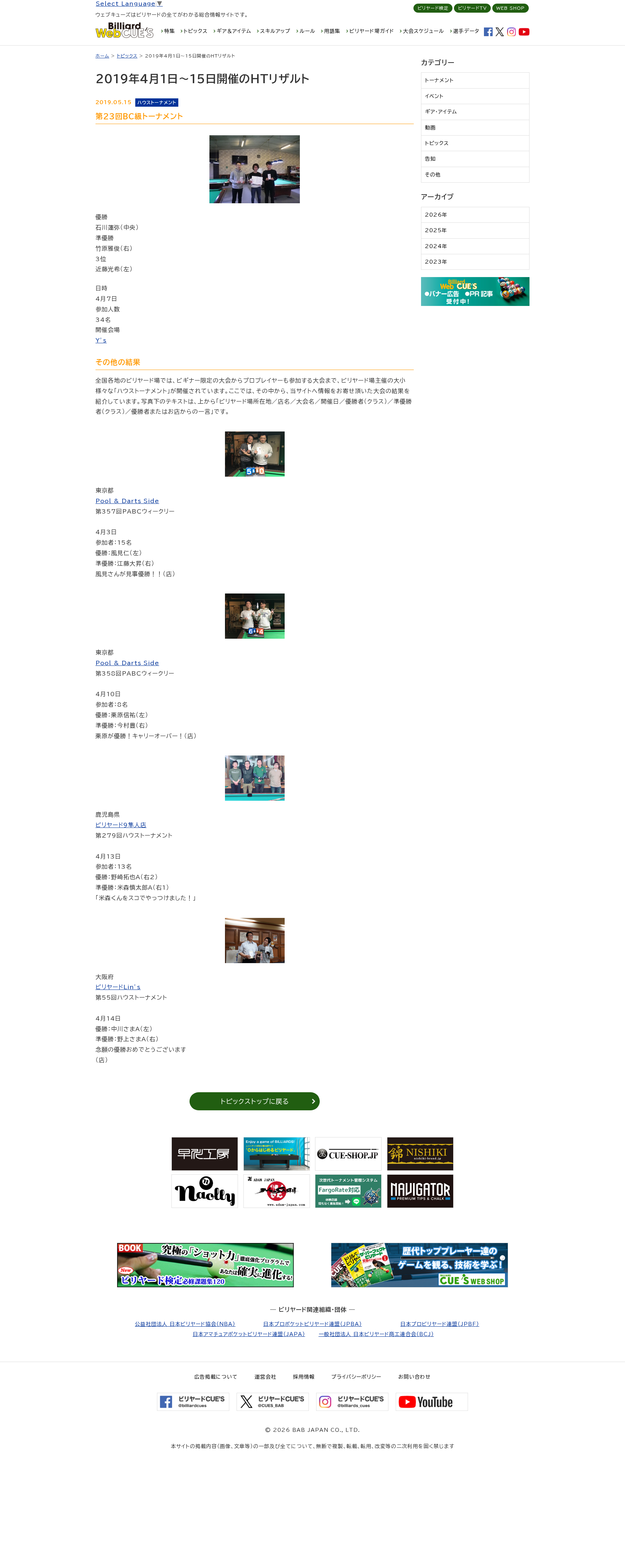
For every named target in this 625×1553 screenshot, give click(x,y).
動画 (430, 127)
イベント (434, 96)
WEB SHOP (510, 8)
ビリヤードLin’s (118, 987)
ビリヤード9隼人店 (120, 825)
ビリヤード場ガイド (371, 31)
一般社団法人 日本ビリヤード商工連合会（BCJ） (376, 1334)
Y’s (101, 340)
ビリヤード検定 (432, 8)
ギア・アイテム (441, 111)
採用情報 (304, 1376)
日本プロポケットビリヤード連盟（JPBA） (312, 1324)
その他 (433, 174)
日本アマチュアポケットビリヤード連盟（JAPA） (249, 1334)
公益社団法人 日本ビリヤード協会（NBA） (185, 1324)
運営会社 (265, 1376)
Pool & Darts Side (127, 501)
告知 (430, 158)
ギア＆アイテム (234, 31)
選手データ (466, 31)
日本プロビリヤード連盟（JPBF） (439, 1324)
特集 (169, 31)
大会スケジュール (423, 31)
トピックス (196, 31)
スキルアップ (275, 31)
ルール (307, 31)
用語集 (332, 31)
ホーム (102, 56)
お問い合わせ (414, 1376)
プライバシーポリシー (356, 1376)
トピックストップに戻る (255, 1101)
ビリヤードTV (472, 8)
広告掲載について (216, 1376)
